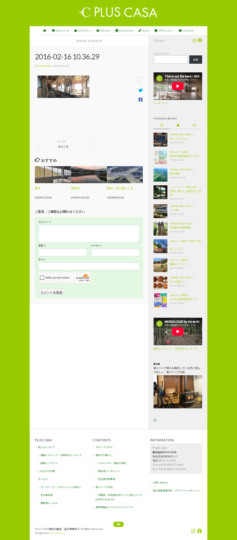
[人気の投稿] (178, 125)
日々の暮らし (177, 281)
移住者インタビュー (109, 471)
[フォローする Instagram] (194, 40)
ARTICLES (164, 30)
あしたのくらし (179, 138)
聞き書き (175, 173)
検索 (195, 59)
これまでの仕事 (46, 471)
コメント (44, 221)
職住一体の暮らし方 (120, 188)
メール (96, 245)
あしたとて (176, 248)
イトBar (174, 209)
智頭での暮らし (187, 134)
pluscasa (45, 65)
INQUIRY (188, 30)
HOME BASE (161, 103)
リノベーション (177, 187)
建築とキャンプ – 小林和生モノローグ (176, 348)
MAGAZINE (126, 30)
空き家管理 (47, 495)
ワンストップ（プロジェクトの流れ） (61, 487)
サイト (42, 259)
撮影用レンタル (49, 503)
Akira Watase (57, 532)
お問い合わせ (160, 482)
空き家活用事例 (106, 479)
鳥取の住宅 (191, 187)
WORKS (105, 30)
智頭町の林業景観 (180, 227)
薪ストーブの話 (104, 487)
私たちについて (46, 447)
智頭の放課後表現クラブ (184, 155)
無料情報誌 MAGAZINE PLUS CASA (114, 507)
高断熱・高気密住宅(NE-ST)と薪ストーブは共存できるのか (118, 497)
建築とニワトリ (179, 263)
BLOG (146, 30)
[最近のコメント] (194, 125)
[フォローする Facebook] (200, 40)
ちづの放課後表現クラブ (184, 299)
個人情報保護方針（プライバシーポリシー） (177, 490)
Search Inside (161, 53)
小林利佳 (174, 134)
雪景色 (75, 188)
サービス (43, 479)
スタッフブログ (104, 447)
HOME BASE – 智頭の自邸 (112, 463)
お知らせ (174, 152)
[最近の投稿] (162, 125)
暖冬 (38, 188)
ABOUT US (62, 30)
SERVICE (83, 30)
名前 (42, 245)
